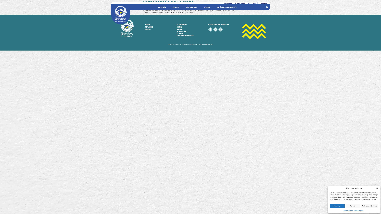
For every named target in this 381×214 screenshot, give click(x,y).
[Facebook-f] (210, 29)
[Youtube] (220, 29)
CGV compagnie (183, 44)
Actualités (149, 27)
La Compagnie (240, 3)
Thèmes (179, 27)
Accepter (337, 206)
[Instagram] (215, 29)
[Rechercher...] (267, 7)
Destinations (181, 31)
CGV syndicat (192, 44)
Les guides (228, 3)
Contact (264, 3)
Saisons (179, 29)
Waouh (210, 44)
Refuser (353, 206)
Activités (180, 33)
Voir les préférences (369, 206)
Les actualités (253, 3)
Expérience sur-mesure (185, 36)
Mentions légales (348, 210)
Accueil (148, 25)
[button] (377, 188)
